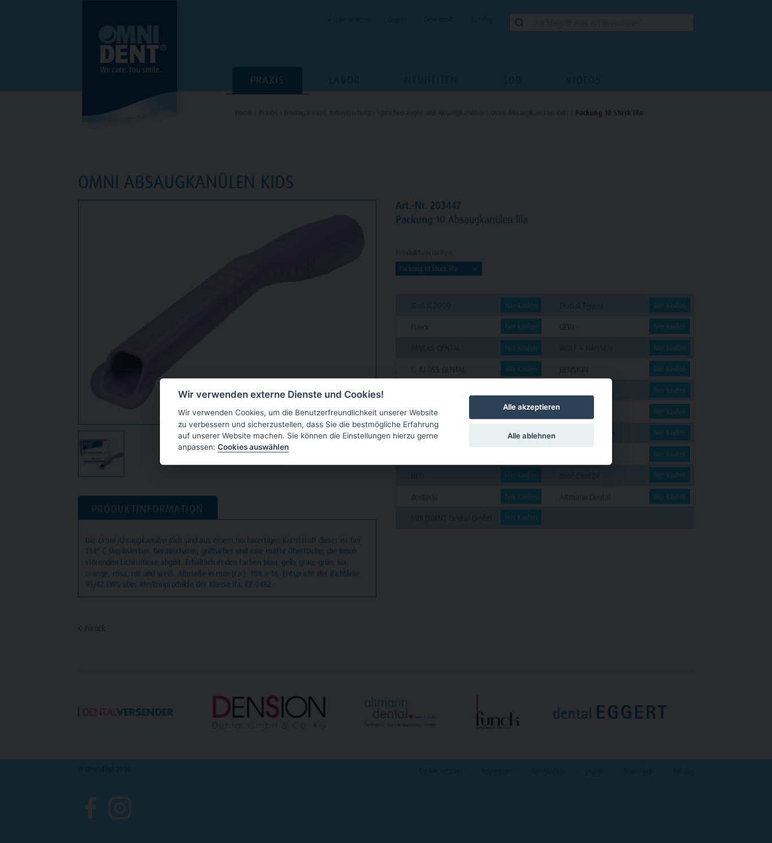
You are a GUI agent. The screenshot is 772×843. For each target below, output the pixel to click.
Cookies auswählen (253, 446)
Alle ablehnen (532, 435)
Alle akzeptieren (531, 406)
